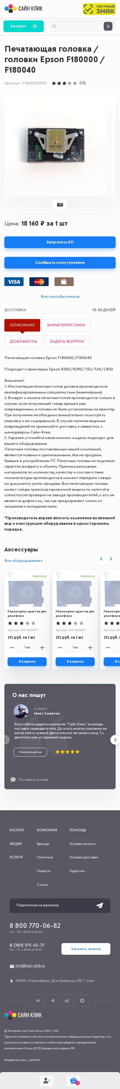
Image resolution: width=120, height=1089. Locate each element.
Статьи (42, 885)
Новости (44, 871)
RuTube (67, 1000)
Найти (108, 26)
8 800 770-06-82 (35, 926)
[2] (59, 83)
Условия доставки (84, 857)
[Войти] (46, 1080)
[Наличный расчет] (64, 281)
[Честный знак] (99, 9)
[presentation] (101, 559)
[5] (74, 83)
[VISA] (14, 281)
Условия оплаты (83, 844)
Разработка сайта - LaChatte (22, 1060)
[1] (54, 83)
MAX (82, 1000)
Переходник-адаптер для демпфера (27, 613)
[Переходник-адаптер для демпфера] (27, 594)
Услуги (16, 857)
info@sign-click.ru (30, 966)
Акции (16, 844)
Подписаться (99, 905)
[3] (64, 83)
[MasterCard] (39, 281)
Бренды (43, 844)
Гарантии (77, 871)
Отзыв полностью (30, 752)
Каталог (18, 26)
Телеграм (52, 1000)
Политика (45, 857)
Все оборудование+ (23, 561)
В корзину (27, 661)
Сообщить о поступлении (60, 263)
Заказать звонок (86, 949)
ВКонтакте (37, 1000)
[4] (69, 83)
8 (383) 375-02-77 (27, 945)
